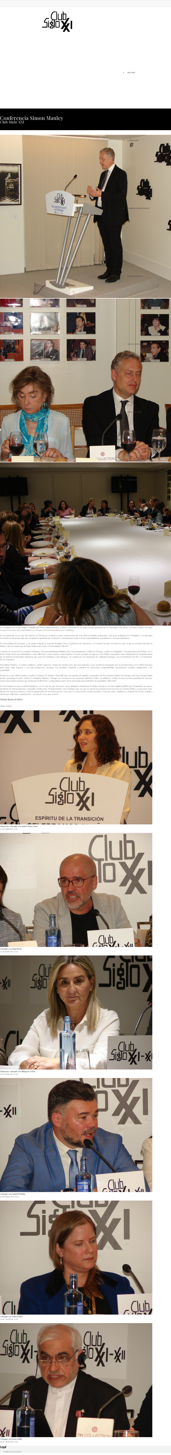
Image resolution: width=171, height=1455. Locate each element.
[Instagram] (13, 3)
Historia (131, 73)
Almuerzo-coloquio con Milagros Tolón (17, 1071)
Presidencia (120, 110)
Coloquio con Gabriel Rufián (12, 1194)
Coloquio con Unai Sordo (11, 948)
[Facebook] (4, 3)
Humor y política (122, 117)
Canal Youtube (134, 412)
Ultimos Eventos (135, 276)
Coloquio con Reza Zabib (11, 1439)
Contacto (132, 480)
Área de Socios (134, 344)
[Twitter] (8, 3)
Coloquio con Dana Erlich (11, 1316)
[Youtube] (17, 3)
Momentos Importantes (138, 208)
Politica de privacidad (12, 1451)
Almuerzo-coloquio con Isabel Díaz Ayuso (19, 826)
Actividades (133, 140)
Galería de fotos (122, 114)
